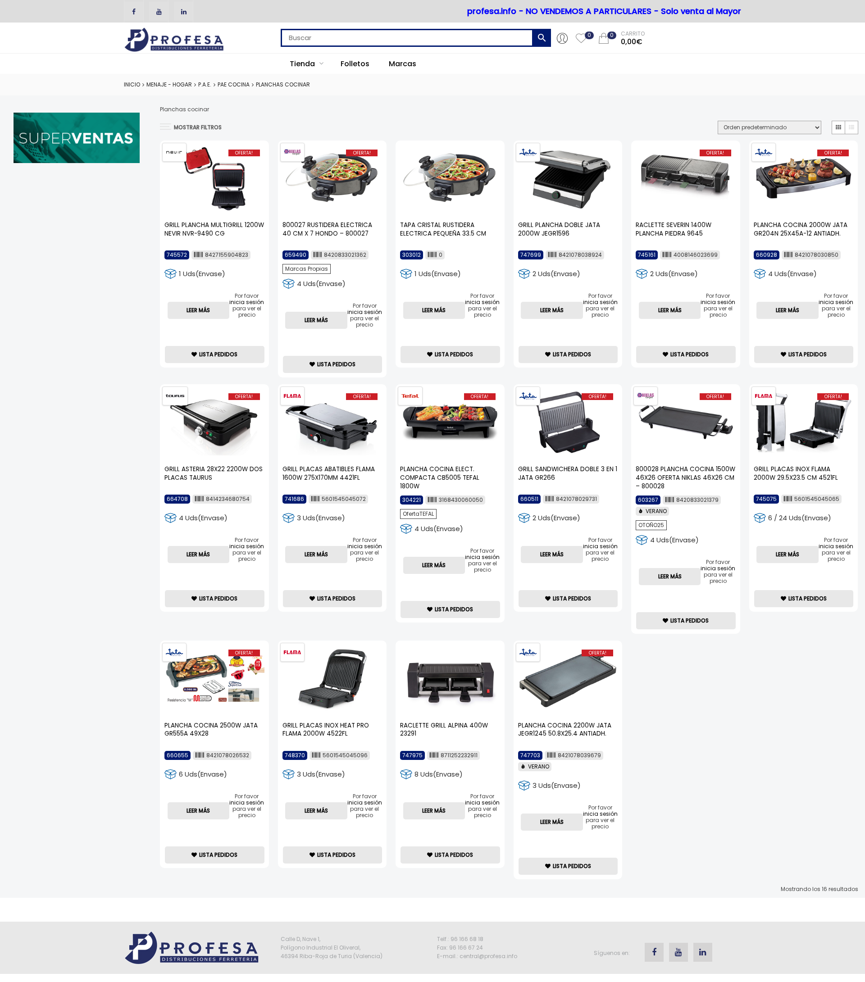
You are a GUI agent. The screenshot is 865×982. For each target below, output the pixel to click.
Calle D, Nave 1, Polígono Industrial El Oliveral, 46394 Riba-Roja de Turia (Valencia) (331, 947)
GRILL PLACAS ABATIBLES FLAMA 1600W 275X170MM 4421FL (328, 473)
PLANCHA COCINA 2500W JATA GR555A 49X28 (211, 729)
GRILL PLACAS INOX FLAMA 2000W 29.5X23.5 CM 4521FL (796, 473)
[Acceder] (562, 38)
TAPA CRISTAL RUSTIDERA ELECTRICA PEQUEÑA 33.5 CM (443, 229)
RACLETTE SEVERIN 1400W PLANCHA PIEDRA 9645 (673, 229)
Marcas (402, 64)
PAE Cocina (234, 84)
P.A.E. (204, 84)
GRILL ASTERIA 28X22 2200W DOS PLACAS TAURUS (213, 473)
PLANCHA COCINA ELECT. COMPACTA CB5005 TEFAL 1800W (439, 478)
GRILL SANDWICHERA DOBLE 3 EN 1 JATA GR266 (567, 473)
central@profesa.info (488, 956)
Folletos (355, 64)
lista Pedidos (218, 354)
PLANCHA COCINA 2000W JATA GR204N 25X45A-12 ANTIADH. (800, 229)
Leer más (198, 310)
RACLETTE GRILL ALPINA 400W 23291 (444, 729)
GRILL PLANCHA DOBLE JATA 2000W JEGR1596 (559, 229)
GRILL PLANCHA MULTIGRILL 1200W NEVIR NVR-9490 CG (214, 229)
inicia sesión (246, 302)
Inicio (132, 84)
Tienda (303, 64)
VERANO (656, 511)
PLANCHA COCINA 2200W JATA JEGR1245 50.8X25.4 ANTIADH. (564, 729)
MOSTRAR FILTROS (198, 127)
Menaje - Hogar (169, 84)
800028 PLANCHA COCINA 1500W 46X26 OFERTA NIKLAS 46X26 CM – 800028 (685, 478)
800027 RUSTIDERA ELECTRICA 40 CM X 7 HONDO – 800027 (327, 229)
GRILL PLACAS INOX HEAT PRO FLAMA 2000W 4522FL (325, 729)
